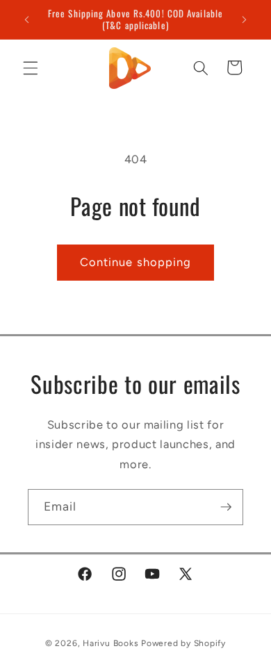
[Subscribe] (226, 507)
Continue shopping (136, 262)
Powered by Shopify (183, 643)
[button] (30, 67)
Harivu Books (110, 643)
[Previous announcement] (27, 19)
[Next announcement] (244, 19)
